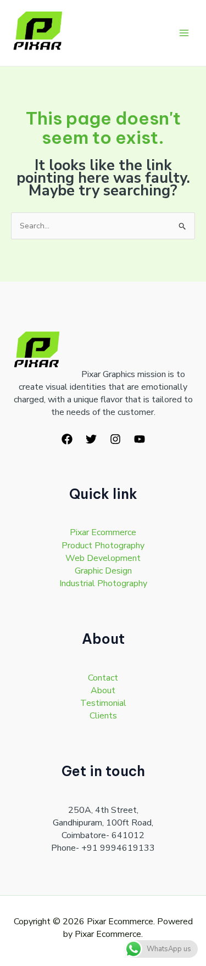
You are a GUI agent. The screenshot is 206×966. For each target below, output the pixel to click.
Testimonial (103, 703)
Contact (103, 678)
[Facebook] (67, 439)
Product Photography (103, 546)
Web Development (103, 558)
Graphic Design (103, 571)
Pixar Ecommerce (103, 532)
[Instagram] (115, 439)
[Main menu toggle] (183, 33)
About (103, 690)
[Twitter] (91, 439)
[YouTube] (139, 439)
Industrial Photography (103, 583)
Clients (103, 716)
